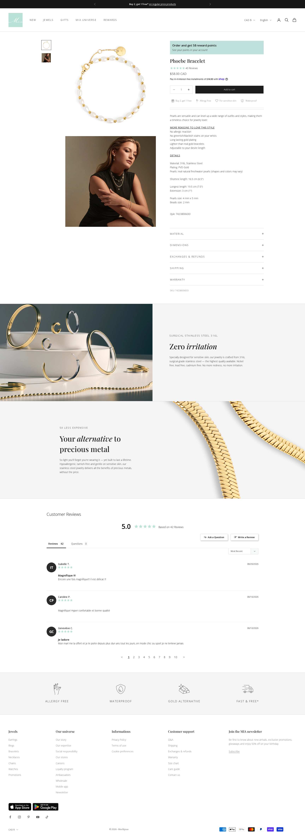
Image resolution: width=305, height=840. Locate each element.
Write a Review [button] (246, 537)
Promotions (14, 775)
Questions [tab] (77, 543)
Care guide (174, 769)
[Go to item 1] (46, 45)
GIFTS (65, 20)
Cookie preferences (122, 751)
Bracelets (13, 751)
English (264, 20)
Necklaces (14, 757)
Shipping (172, 745)
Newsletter (62, 792)
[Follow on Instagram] (19, 817)
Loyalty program (64, 769)
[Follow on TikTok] (47, 817)
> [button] (184, 657)
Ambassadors (63, 775)
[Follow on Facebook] (10, 817)
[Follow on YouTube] (38, 817)
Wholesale (61, 780)
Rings (11, 745)
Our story (61, 739)
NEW (33, 20)
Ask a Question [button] (216, 537)
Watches (13, 769)
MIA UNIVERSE (86, 20)
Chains (12, 763)
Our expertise (63, 745)
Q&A (170, 739)
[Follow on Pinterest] (28, 817)
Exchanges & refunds (180, 751)
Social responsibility (66, 751)
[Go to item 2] (46, 58)
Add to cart (229, 89)
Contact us (174, 775)
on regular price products (162, 4)
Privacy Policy (119, 739)
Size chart (173, 763)
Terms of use (119, 745)
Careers (60, 763)
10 (175, 657)
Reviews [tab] (53, 543)
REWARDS (110, 20)
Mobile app (62, 786)
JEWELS (48, 20)
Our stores (62, 757)
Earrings (12, 739)
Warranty (173, 757)
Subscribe (234, 751)
